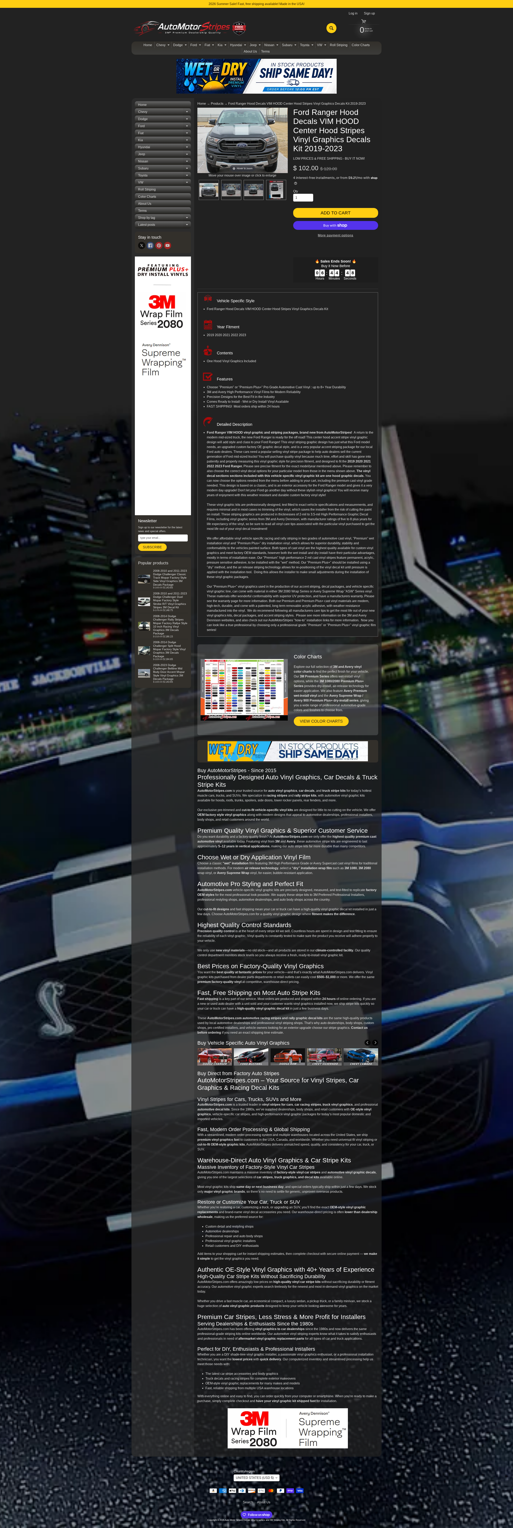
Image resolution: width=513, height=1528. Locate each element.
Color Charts (361, 45)
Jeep (256, 45)
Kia (222, 45)
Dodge (180, 45)
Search (248, 1502)
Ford (196, 45)
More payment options (335, 235)
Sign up (369, 13)
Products (217, 103)
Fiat (210, 45)
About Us (250, 51)
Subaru (289, 45)
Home (147, 45)
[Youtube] (167, 245)
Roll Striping (338, 45)
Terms (265, 51)
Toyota (307, 45)
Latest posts (164, 225)
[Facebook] (150, 245)
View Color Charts (321, 721)
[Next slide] (284, 141)
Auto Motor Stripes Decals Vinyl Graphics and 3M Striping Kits (255, 1520)
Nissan (271, 45)
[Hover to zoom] (242, 140)
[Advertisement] (163, 451)
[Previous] (368, 1043)
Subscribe (152, 547)
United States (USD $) (255, 1477)
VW (322, 45)
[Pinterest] (159, 245)
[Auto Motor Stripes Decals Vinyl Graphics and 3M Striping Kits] (190, 28)
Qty (295, 191)
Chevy (163, 45)
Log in (353, 13)
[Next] (375, 1043)
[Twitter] (141, 245)
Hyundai (238, 45)
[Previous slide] (201, 141)
